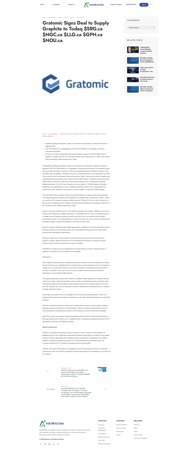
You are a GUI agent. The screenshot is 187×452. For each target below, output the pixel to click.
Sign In (144, 5)
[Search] (151, 4)
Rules (135, 431)
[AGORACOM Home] (51, 423)
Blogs (135, 428)
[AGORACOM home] (93, 4)
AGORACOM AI (131, 4)
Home (42, 4)
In (53, 444)
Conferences (102, 433)
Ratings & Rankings (104, 444)
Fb (45, 444)
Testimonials (120, 431)
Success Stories (121, 428)
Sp (49, 444)
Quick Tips (101, 440)
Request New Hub (103, 437)
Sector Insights (80, 18)
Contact (118, 435)
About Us (71, 4)
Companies (56, 4)
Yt (58, 444)
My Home (101, 425)
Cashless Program (116, 4)
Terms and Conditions (140, 438)
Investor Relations (121, 425)
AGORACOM (52, 18)
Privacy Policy (138, 435)
